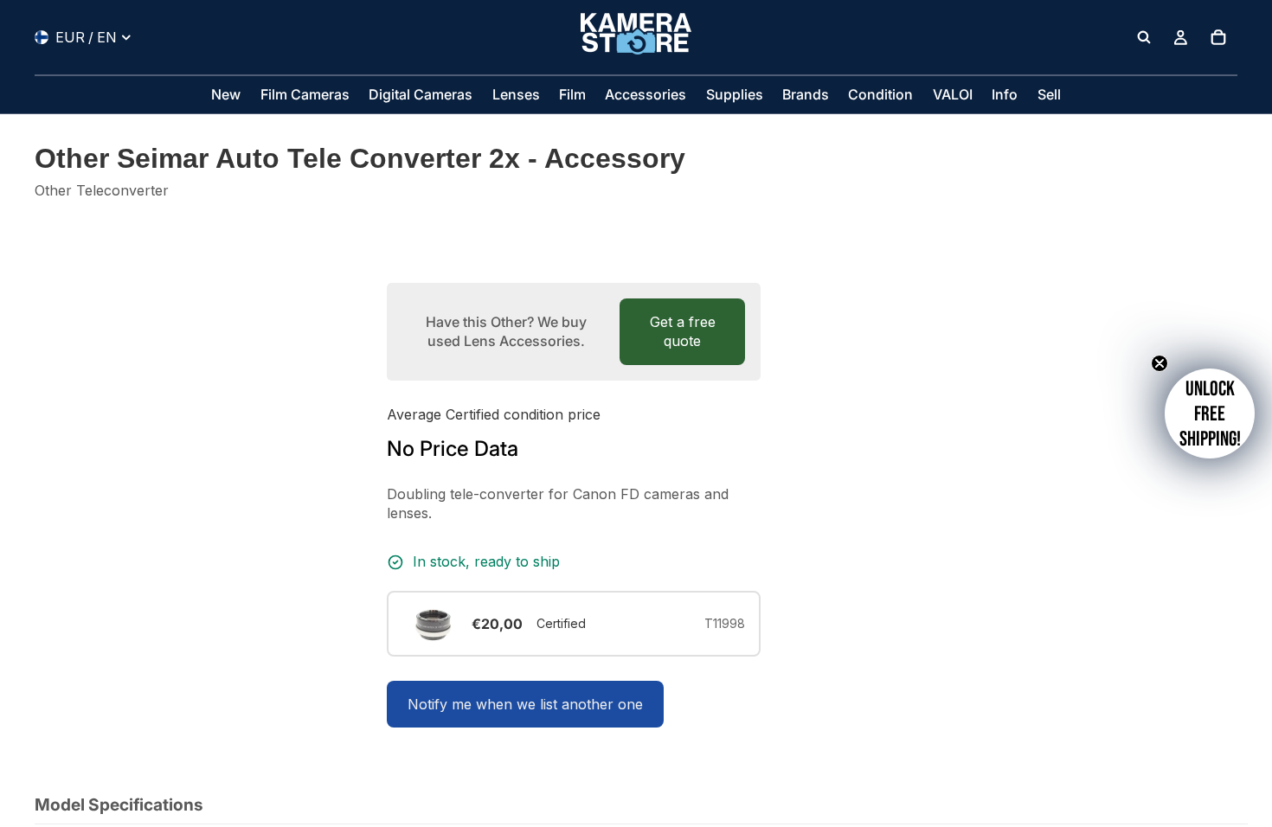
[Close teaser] (1159, 363)
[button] (1210, 413)
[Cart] (1218, 37)
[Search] (1144, 37)
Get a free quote (683, 331)
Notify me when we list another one (525, 704)
